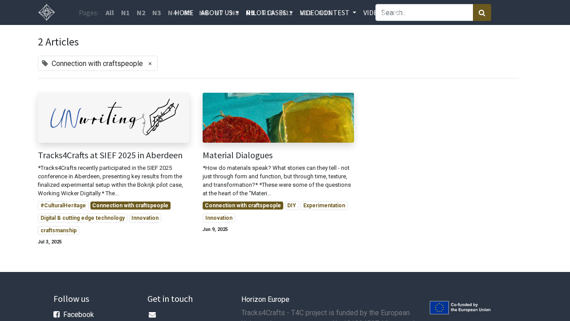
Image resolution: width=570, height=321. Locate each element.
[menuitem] (184, 12)
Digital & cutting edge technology (83, 218)
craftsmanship (59, 230)
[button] (421, 12)
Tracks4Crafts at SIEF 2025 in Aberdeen (110, 155)
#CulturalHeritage (63, 205)
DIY (291, 205)
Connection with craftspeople (130, 205)
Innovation (145, 218)
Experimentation (324, 205)
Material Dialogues (238, 155)
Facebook (78, 314)
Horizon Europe (265, 299)
